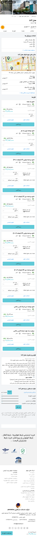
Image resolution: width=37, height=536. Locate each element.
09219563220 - (31, 520)
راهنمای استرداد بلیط (29, 481)
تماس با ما (31, 475)
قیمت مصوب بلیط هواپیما (10, 480)
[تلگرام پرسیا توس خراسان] (21, 528)
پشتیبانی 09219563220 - (11, 520)
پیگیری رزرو (31, 501)
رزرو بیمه (32, 479)
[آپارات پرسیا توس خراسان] (10, 528)
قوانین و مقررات (30, 495)
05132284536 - (31, 521)
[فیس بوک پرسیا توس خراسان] (13, 528)
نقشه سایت (14, 476)
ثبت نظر (18, 407)
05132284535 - (22, 520)
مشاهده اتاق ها (6, 533)
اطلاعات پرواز (14, 474)
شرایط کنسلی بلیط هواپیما (27, 493)
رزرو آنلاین (18, 124)
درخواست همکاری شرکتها (11, 478)
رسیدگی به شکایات (29, 499)
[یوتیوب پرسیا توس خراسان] (27, 528)
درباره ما (32, 472)
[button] (18, 63)
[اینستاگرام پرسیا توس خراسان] (18, 528)
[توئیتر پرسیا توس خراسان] (24, 528)
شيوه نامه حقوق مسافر (28, 497)
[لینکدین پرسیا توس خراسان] (16, 528)
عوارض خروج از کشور (12, 482)
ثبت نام (32, 477)
